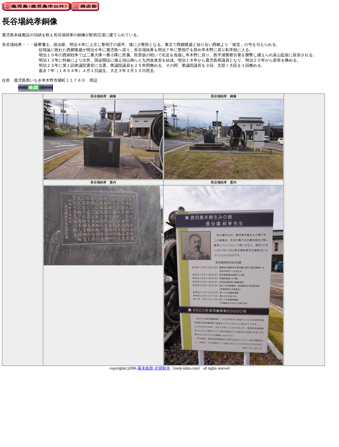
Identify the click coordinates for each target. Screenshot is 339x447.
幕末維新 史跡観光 (153, 368)
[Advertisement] (22, 168)
